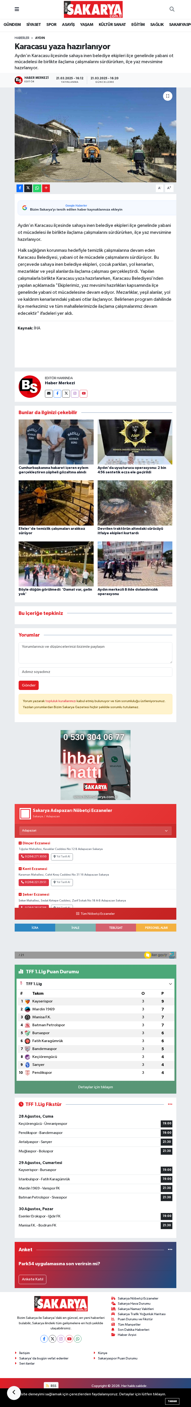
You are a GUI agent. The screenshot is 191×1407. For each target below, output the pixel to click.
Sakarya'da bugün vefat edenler (43, 1358)
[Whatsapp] (78, 1339)
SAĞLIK (157, 25)
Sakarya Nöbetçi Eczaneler (138, 1298)
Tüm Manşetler (129, 1324)
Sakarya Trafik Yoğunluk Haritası (142, 1314)
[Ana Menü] (17, 9)
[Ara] (171, 10)
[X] (52, 1339)
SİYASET (33, 25)
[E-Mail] (49, 394)
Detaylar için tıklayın (95, 1087)
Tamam (172, 1401)
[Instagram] (75, 394)
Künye (102, 1353)
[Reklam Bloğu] (95, 765)
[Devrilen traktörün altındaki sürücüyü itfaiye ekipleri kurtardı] (135, 503)
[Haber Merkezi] (30, 386)
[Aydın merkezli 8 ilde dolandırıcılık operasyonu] (135, 564)
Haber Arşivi (127, 1335)
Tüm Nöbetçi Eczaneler (98, 913)
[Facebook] (57, 394)
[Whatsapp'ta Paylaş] (37, 188)
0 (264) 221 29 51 (35, 882)
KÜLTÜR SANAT (112, 25)
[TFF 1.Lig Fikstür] (170, 1104)
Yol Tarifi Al (63, 856)
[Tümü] (170, 1250)
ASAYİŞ (68, 25)
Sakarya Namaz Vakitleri (136, 1309)
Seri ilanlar (27, 1363)
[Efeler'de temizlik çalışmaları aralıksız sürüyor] (56, 503)
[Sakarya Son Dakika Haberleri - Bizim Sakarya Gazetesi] (93, 9)
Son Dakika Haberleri (133, 1329)
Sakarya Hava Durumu (134, 1303)
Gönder (29, 685)
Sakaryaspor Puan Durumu (117, 1358)
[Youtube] (83, 394)
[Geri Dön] (14, 1393)
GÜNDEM (12, 25)
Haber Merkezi (60, 383)
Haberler (22, 38)
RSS (53, 1386)
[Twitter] (66, 394)
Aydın (40, 38)
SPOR (51, 25)
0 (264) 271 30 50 (35, 856)
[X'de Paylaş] (28, 188)
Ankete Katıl (32, 1279)
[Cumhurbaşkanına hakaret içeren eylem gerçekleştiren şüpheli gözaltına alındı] (56, 442)
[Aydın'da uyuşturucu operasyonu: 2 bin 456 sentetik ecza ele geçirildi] (135, 442)
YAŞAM (86, 25)
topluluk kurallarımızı (61, 701)
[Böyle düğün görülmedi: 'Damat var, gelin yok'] (56, 564)
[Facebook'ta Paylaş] (20, 188)
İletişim (24, 1353)
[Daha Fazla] (46, 188)
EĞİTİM (138, 25)
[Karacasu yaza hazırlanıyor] (96, 134)
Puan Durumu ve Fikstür (135, 1319)
